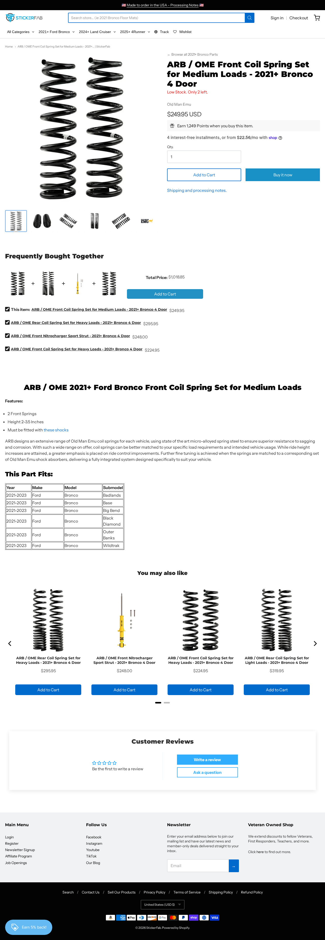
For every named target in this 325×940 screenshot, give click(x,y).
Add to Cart (204, 174)
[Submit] (249, 18)
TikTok (91, 856)
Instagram (94, 843)
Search (68, 892)
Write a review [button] (207, 759)
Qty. (170, 147)
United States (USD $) (159, 904)
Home (9, 46)
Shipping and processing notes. (197, 190)
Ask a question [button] (207, 772)
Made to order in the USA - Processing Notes (163, 5)
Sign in (277, 17)
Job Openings (16, 862)
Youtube (93, 850)
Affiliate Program (18, 856)
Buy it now (282, 174)
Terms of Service (187, 892)
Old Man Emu (179, 104)
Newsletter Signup (20, 850)
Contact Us (91, 892)
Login (9, 837)
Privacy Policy (154, 892)
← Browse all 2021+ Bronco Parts (192, 54)
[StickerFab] (24, 18)
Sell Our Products (122, 892)
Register (12, 843)
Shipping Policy (221, 892)
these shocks (56, 429)
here (260, 852)
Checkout (298, 17)
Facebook (93, 837)
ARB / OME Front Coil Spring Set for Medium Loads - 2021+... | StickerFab (64, 46)
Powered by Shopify (175, 928)
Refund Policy (252, 892)
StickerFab (153, 928)
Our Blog (93, 862)
